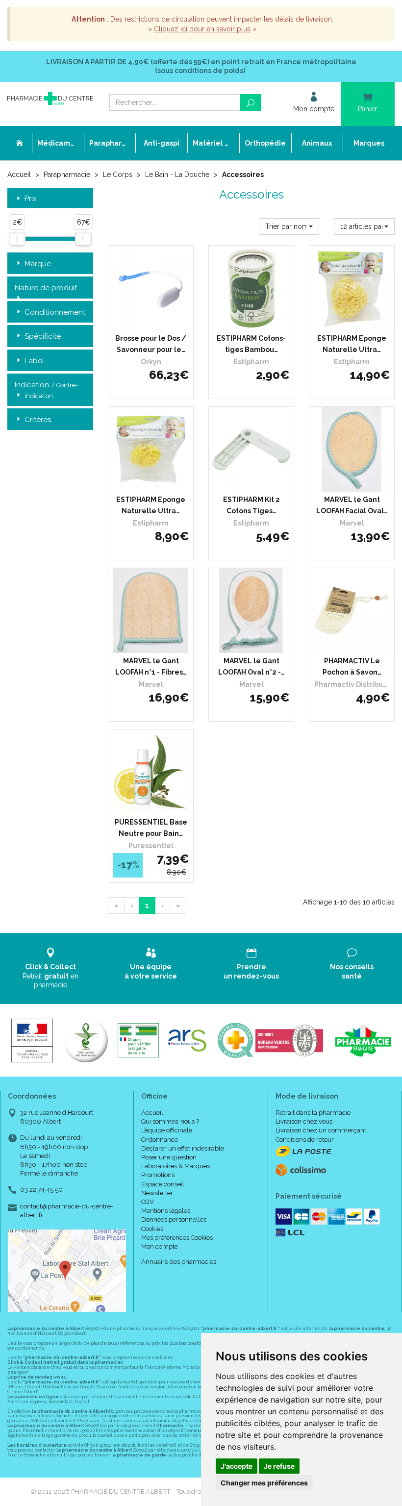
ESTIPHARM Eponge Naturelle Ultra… (351, 343)
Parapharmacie (67, 174)
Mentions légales (165, 1210)
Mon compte (159, 1246)
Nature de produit (46, 287)
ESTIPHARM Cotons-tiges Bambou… (251, 343)
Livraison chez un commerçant (321, 1130)
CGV (147, 1201)
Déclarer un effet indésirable (182, 1148)
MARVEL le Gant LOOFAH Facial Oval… (352, 505)
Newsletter (157, 1193)
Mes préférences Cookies (177, 1237)
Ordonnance (159, 1139)
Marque (38, 263)
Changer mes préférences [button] (264, 1483)
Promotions (158, 1175)
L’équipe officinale (166, 1130)
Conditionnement (55, 312)
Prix (31, 199)
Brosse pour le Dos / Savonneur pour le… (150, 343)
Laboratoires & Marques (175, 1166)
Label (34, 360)
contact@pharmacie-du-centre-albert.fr (66, 1210)
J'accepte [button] (236, 1466)
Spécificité (43, 336)
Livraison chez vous (304, 1121)
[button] (289, 226)
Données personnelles (173, 1219)
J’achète (157, 321)
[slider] (17, 239)
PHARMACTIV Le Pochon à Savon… (352, 666)
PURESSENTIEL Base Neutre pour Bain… (151, 827)
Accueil (19, 174)
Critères (38, 419)
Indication (46, 389)
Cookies (152, 1228)
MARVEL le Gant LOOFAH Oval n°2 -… (251, 666)
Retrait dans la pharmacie (313, 1112)
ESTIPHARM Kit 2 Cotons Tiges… (251, 505)
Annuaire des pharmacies (178, 1261)
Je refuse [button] (279, 1466)
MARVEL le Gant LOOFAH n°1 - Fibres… (151, 666)
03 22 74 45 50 (41, 1189)
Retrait (50, 975)
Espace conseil (162, 1184)
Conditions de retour (305, 1139)
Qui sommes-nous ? (170, 1121)
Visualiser (355, 643)
